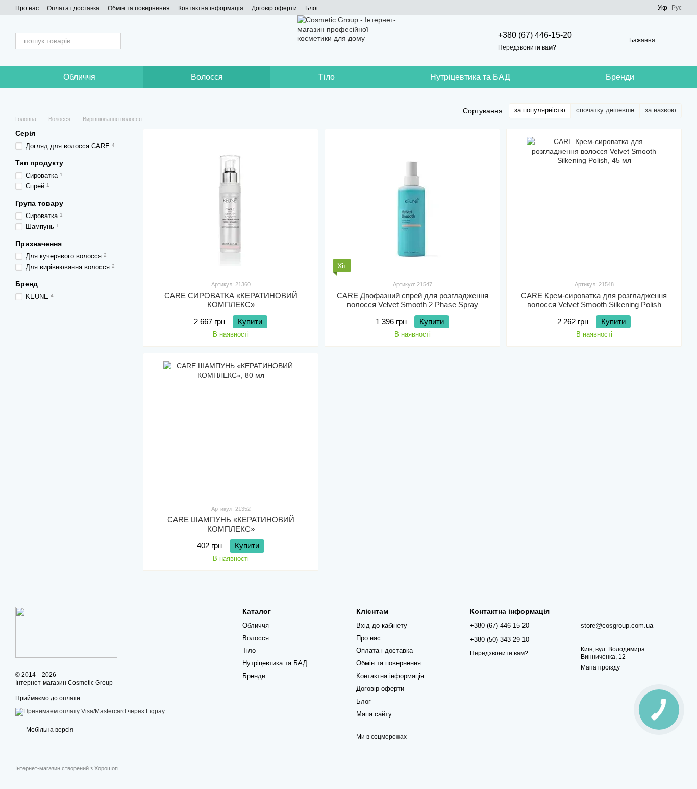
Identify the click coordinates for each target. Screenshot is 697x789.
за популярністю (539, 110)
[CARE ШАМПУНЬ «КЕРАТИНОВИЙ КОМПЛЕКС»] (230, 428)
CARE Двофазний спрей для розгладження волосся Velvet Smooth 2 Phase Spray (412, 300)
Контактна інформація (210, 8)
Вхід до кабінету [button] (381, 625)
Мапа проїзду (600, 667)
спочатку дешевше (605, 110)
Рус (676, 8)
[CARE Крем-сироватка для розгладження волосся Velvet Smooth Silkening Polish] (594, 204)
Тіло (326, 77)
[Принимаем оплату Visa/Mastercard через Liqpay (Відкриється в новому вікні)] (90, 711)
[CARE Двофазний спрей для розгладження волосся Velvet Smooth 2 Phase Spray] (412, 204)
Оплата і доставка (73, 8)
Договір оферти (274, 8)
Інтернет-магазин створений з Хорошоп (66, 768)
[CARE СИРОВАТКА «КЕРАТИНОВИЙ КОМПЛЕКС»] (230, 204)
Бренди (620, 77)
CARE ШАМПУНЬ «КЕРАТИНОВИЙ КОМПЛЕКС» (230, 524)
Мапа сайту (374, 714)
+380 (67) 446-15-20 (535, 35)
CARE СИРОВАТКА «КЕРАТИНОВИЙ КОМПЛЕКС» (230, 300)
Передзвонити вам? (527, 47)
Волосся (207, 77)
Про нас (27, 8)
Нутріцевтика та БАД (470, 77)
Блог (311, 8)
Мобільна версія (48, 729)
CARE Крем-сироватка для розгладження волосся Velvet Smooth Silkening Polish (594, 300)
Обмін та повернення (139, 8)
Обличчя (79, 77)
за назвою (660, 110)
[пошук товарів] (113, 41)
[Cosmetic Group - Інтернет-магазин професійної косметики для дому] (66, 632)
